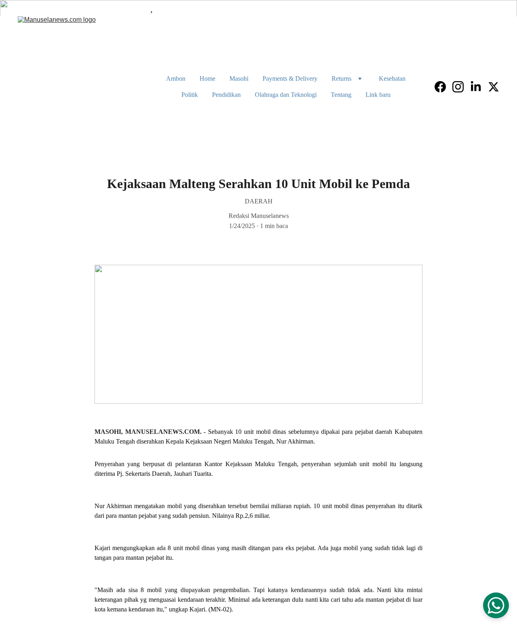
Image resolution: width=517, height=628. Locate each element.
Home (207, 78)
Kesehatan (392, 78)
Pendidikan (226, 94)
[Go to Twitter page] (493, 86)
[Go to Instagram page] (461, 86)
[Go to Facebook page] (443, 86)
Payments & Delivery (290, 78)
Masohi (238, 78)
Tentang (341, 94)
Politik (189, 94)
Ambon (175, 78)
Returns (341, 78)
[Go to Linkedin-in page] (479, 86)
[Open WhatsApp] (496, 605)
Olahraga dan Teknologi (286, 94)
